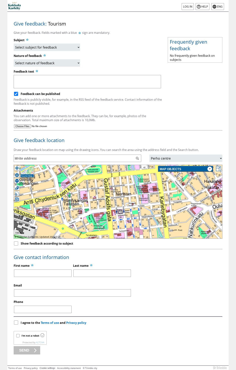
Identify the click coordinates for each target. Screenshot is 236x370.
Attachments (23, 110)
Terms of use (50, 323)
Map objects (170, 169)
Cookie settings (47, 368)
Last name (80, 266)
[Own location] (17, 168)
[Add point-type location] (17, 187)
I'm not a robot (30, 335)
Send (24, 350)
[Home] (14, 5)
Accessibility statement (69, 368)
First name (22, 266)
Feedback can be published (40, 94)
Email (18, 285)
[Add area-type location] (17, 199)
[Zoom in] (17, 175)
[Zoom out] (17, 180)
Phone (18, 302)
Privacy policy (76, 323)
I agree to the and (53, 323)
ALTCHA (40, 342)
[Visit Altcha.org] (42, 336)
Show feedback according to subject (47, 243)
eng (220, 6)
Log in (187, 6)
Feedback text (24, 71)
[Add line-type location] (17, 193)
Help (204, 6)
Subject (19, 40)
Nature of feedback (28, 56)
